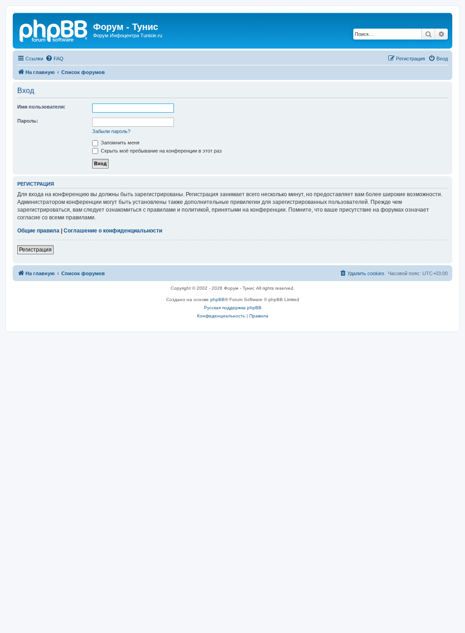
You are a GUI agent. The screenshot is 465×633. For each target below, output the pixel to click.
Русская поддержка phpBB (233, 307)
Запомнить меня (119, 142)
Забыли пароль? (111, 131)
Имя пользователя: (41, 106)
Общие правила (38, 230)
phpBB (217, 299)
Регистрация (35, 250)
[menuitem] (54, 58)
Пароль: (27, 121)
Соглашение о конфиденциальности (113, 230)
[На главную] (54, 29)
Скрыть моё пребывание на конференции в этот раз (160, 150)
